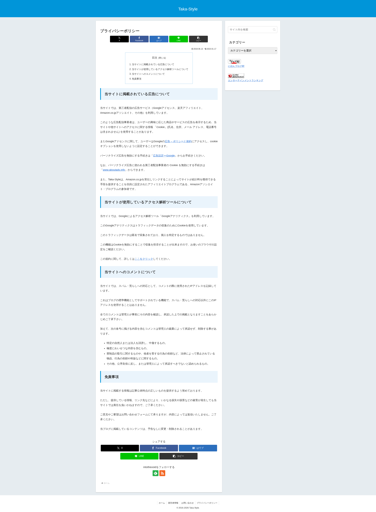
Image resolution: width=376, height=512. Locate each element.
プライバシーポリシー (207, 503)
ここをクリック (144, 258)
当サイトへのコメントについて (148, 74)
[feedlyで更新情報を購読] (155, 473)
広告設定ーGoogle (164, 155)
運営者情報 (173, 503)
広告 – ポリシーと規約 (178, 141)
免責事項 (136, 78)
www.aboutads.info (114, 169)
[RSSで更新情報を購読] (162, 473)
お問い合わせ (187, 503)
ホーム (162, 503)
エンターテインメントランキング (245, 80)
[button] (198, 39)
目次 (154, 57)
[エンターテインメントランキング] (236, 75)
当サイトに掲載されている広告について (153, 64)
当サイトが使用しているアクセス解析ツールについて (160, 69)
